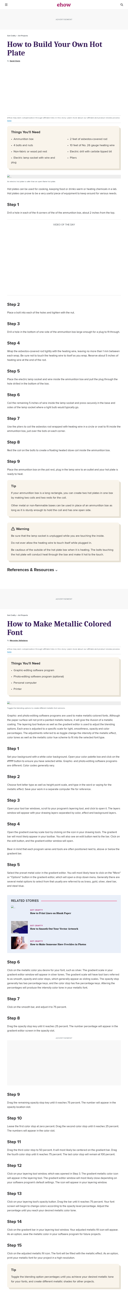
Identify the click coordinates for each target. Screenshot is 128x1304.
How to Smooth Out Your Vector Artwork (54, 928)
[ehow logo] (64, 5)
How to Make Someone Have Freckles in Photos (58, 944)
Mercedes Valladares (19, 640)
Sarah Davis (15, 61)
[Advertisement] (64, 89)
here (9, 120)
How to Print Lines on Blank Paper (50, 913)
